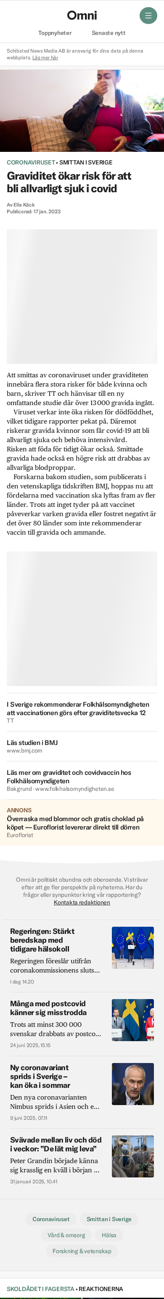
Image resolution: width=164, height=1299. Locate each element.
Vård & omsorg (66, 1235)
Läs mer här (45, 57)
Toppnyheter (54, 33)
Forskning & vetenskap (82, 1251)
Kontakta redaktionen (82, 902)
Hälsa (109, 1235)
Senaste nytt (109, 33)
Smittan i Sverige (86, 162)
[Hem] (82, 15)
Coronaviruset (31, 162)
